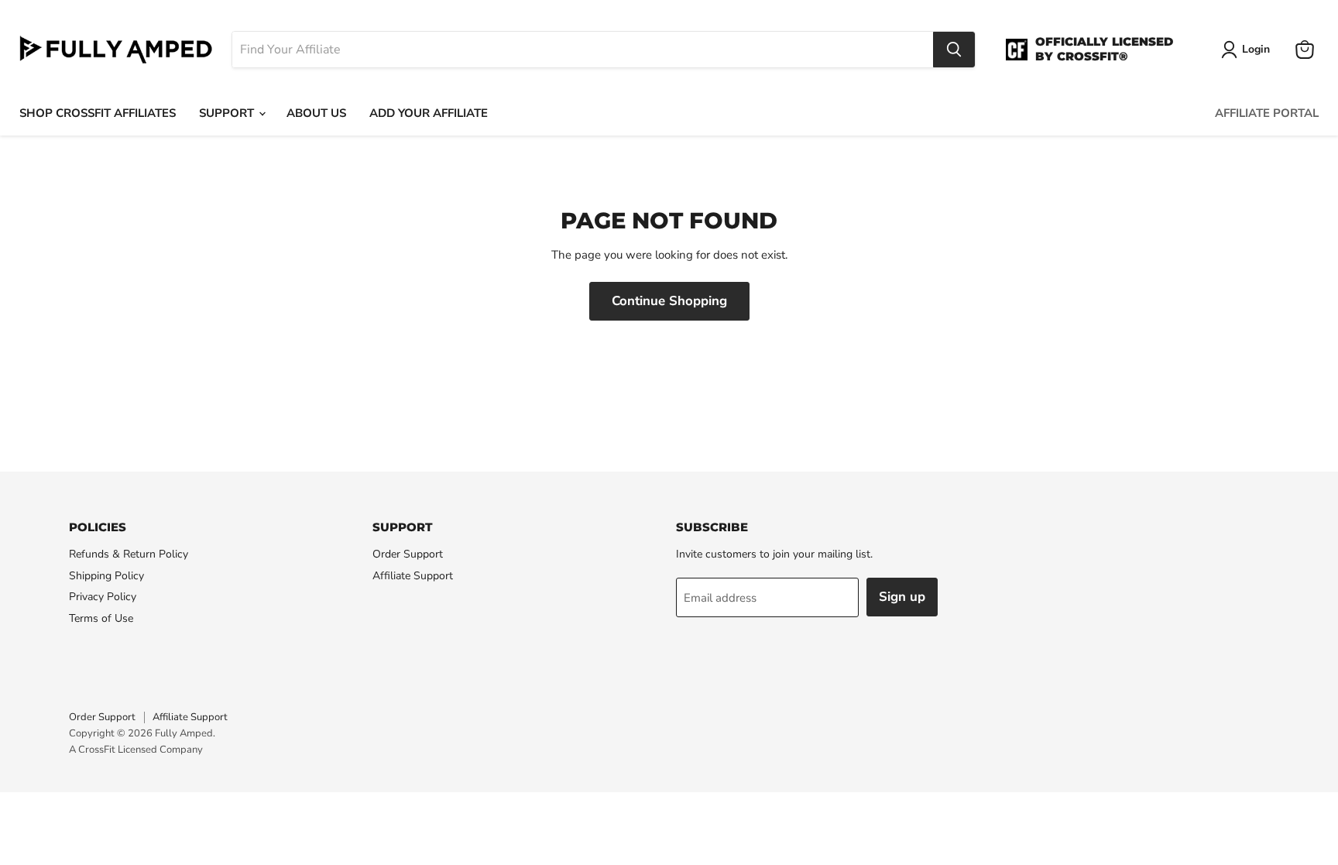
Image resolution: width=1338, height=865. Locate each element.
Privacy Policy (102, 596)
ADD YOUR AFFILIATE (428, 113)
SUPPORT (228, 113)
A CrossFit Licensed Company (136, 750)
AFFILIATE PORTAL (1267, 113)
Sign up (902, 597)
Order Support (407, 554)
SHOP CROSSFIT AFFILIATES (97, 113)
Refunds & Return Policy (128, 554)
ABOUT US (316, 113)
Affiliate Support (412, 575)
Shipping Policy (106, 575)
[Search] (954, 49)
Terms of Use (101, 618)
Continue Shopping (669, 301)
